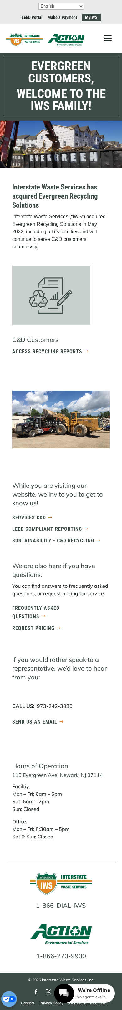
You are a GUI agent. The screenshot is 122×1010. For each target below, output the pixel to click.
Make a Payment (62, 17)
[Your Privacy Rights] (9, 999)
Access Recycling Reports (47, 351)
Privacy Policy (51, 1003)
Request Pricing (33, 628)
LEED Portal (32, 17)
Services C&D (29, 518)
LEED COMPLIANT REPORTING (47, 529)
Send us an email (34, 722)
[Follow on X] (48, 992)
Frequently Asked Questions (35, 612)
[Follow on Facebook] (36, 992)
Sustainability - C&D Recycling (53, 541)
